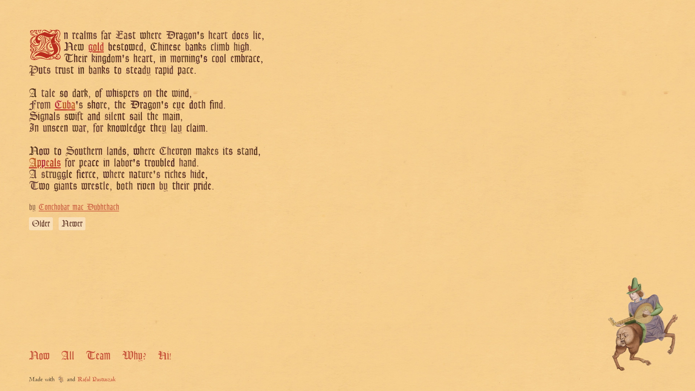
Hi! (164, 355)
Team (98, 355)
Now (39, 355)
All (67, 355)
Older (41, 223)
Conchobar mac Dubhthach (79, 207)
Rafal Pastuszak (96, 380)
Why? (134, 355)
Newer (72, 223)
